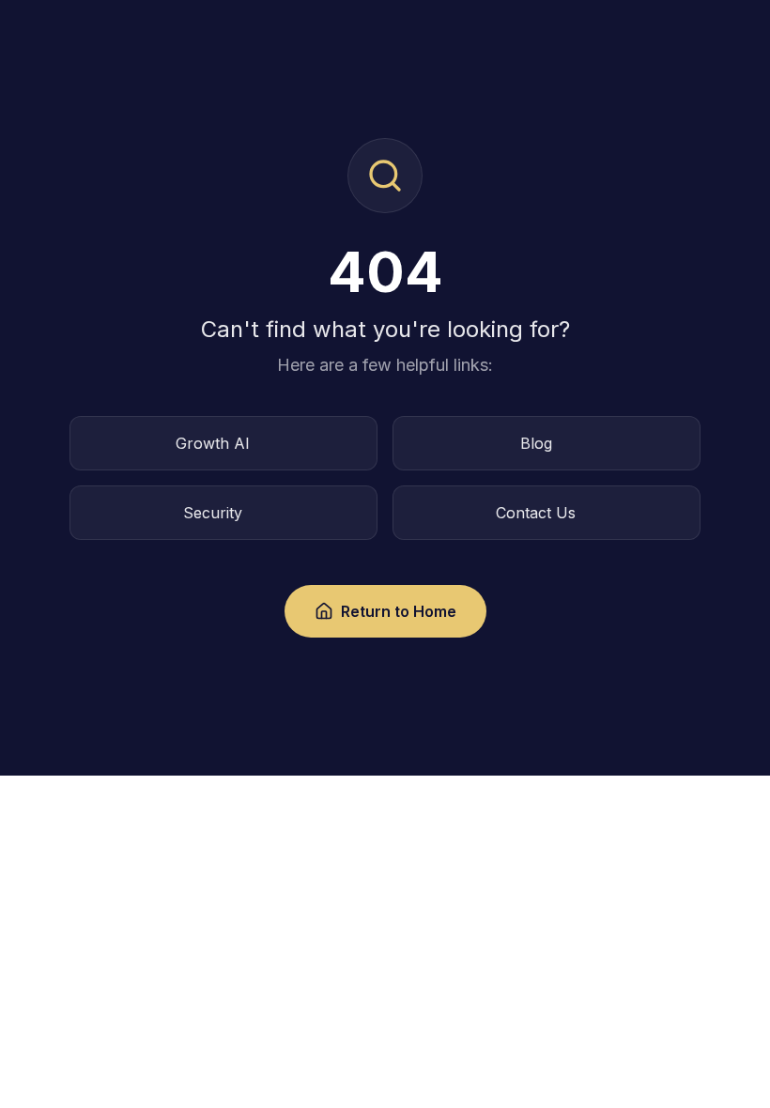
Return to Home (398, 611)
